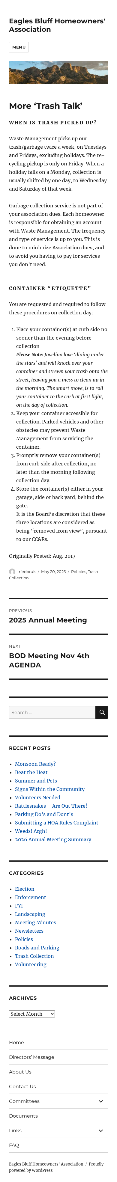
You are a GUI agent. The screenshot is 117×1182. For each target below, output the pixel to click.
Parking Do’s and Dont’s (44, 814)
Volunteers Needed (37, 797)
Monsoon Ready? (35, 764)
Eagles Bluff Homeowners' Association (46, 1164)
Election (24, 889)
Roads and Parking (37, 948)
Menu (19, 47)
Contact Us (22, 1086)
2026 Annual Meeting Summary (53, 839)
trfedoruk (26, 571)
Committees (24, 1101)
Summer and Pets (36, 781)
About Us (20, 1072)
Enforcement (30, 897)
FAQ (14, 1145)
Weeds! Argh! (31, 831)
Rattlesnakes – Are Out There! (51, 806)
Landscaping (30, 914)
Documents (23, 1116)
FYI (19, 906)
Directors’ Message (31, 1057)
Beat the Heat (31, 772)
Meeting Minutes (35, 922)
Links (15, 1130)
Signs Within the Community (50, 789)
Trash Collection (34, 956)
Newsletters (29, 931)
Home (16, 1042)
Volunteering (30, 964)
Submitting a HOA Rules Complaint (56, 823)
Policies (78, 571)
